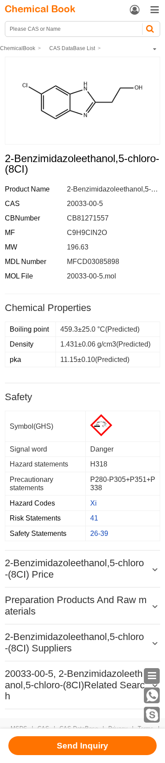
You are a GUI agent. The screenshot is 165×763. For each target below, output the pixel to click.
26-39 (99, 533)
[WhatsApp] (152, 695)
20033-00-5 (85, 203)
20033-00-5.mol (91, 276)
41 (94, 518)
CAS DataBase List (72, 48)
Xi (93, 503)
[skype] (152, 715)
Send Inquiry (82, 745)
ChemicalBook (17, 48)
